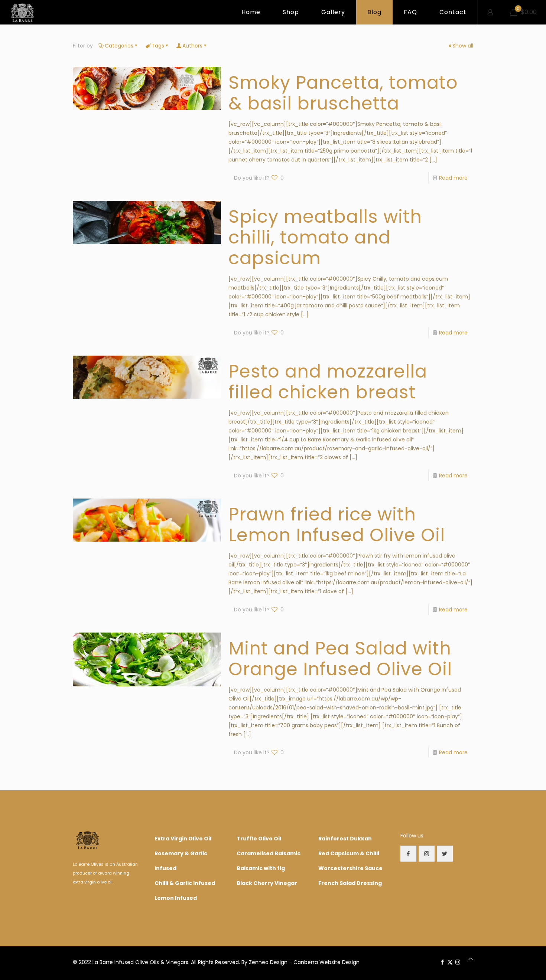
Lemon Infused (176, 898)
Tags (158, 45)
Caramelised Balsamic (268, 853)
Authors (192, 45)
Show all (462, 45)
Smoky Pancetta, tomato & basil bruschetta (343, 93)
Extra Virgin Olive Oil (183, 838)
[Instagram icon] (458, 962)
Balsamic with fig (261, 868)
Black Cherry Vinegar (267, 883)
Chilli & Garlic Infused (185, 883)
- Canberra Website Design (324, 962)
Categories (119, 45)
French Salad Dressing (350, 883)
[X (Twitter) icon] (450, 962)
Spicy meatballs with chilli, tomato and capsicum (325, 237)
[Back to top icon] (470, 958)
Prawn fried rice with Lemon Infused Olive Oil (336, 525)
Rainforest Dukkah (345, 838)
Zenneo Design (268, 962)
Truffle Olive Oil (259, 838)
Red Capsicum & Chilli (348, 853)
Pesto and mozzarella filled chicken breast (327, 382)
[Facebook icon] (442, 962)
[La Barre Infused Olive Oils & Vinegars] (22, 12)
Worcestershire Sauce (350, 868)
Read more (453, 178)
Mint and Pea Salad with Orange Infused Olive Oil (340, 659)
